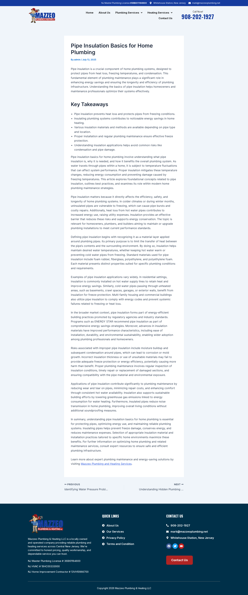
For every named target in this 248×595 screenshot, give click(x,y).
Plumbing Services (127, 12)
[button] (129, 12)
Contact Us (165, 18)
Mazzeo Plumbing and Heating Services (106, 463)
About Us (104, 12)
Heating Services (158, 12)
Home (89, 12)
